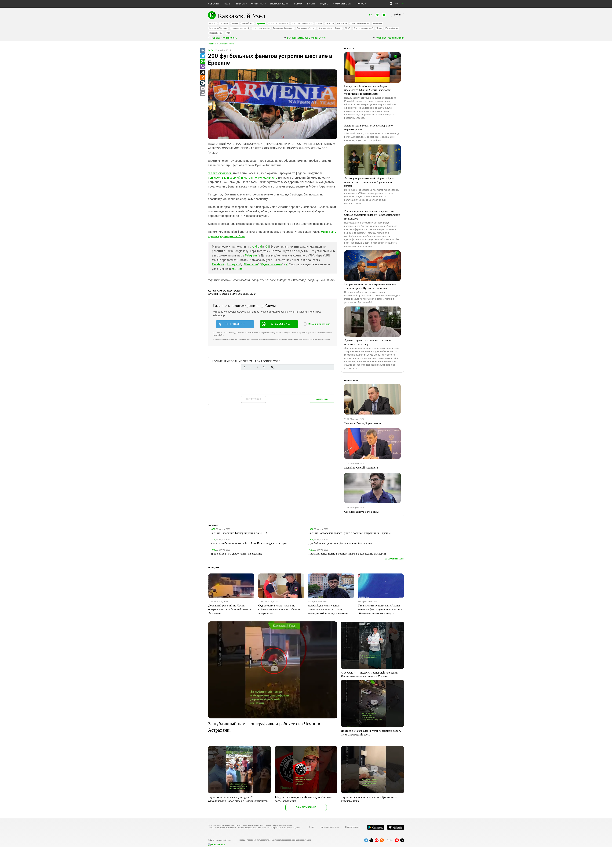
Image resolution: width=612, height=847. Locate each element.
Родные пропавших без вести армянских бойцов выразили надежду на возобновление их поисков (372, 214)
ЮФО (228, 33)
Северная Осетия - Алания (329, 28)
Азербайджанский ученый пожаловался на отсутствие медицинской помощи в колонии (328, 609)
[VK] (202, 50)
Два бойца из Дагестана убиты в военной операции (340, 543)
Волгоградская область (302, 23)
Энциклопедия (279, 3)
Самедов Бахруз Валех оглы (361, 511)
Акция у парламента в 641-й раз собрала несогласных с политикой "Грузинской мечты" (369, 181)
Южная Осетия (391, 28)
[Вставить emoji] (272, 367)
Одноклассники (271, 264)
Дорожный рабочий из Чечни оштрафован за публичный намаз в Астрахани (230, 609)
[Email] (202, 88)
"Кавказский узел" (220, 173)
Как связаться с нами (329, 827)
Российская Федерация (283, 28)
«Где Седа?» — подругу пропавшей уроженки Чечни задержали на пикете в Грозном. (369, 674)
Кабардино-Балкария (359, 23)
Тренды (240, 3)
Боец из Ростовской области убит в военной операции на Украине (350, 533)
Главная (212, 44)
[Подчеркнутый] (257, 367)
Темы (227, 3)
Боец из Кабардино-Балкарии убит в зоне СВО (239, 533)
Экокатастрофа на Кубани (390, 37)
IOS (267, 246)
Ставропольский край (363, 28)
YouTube (237, 268)
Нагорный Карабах (261, 28)
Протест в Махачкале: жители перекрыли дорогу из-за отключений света (371, 732)
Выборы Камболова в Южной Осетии (306, 37)
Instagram (233, 264)
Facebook (218, 264)
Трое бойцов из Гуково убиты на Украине (236, 553)
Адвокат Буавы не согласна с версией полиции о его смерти (367, 342)
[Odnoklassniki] (202, 77)
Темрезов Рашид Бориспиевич (363, 423)
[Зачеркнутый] (263, 367)
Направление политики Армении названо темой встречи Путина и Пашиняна (370, 286)
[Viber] (202, 67)
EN (403, 4)
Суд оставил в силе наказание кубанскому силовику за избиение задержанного (279, 609)
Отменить (322, 399)
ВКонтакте (251, 264)
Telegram (251, 255)
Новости (213, 3)
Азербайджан (247, 23)
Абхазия (212, 23)
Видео (324, 3)
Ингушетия (342, 23)
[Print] (202, 94)
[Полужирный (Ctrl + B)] (244, 367)
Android (257, 246)
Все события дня (394, 559)
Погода (361, 3)
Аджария (224, 23)
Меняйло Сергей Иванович (361, 467)
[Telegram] (202, 56)
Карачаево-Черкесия (218, 28)
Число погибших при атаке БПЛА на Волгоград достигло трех (249, 543)
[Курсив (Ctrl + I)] (251, 367)
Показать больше (306, 807)
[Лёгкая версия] (391, 3)
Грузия (319, 23)
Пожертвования (352, 827)
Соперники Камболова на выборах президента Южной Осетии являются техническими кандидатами (367, 89)
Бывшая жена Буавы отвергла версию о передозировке (368, 127)
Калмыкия (377, 23)
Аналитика (257, 3)
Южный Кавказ (215, 33)
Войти (397, 15)
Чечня (379, 28)
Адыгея (235, 23)
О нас (311, 827)
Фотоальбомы (342, 3)
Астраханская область (278, 23)
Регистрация (253, 399)
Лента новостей (226, 44)
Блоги (311, 3)
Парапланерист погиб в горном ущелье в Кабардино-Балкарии (347, 553)
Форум (298, 3)
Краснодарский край (240, 28)
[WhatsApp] (202, 61)
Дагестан (330, 23)
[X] (202, 72)
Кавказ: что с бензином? (224, 37)
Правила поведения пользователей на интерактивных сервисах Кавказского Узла (275, 840)
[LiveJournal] (202, 83)
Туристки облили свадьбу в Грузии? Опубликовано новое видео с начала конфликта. (238, 799)
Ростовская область (306, 28)
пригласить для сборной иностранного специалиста (242, 177)
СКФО (347, 28)
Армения (261, 23)
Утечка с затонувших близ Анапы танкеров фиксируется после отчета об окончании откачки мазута (380, 609)
